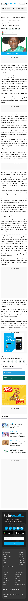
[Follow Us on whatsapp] (22, 528)
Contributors (6, 552)
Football (5, 576)
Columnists (22, 562)
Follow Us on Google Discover (10, 33)
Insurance (6, 580)
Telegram (8, 372)
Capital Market (7, 556)
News (3, 8)
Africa (4, 562)
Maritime (5, 582)
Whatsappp (8, 378)
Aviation (5, 554)
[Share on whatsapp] (12, 28)
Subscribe (14, 543)
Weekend (18, 574)
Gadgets (17, 580)
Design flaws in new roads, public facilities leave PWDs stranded (17, 426)
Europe (21, 554)
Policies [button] (5, 591)
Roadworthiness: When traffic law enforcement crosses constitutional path (17, 443)
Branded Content (8, 567)
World (4, 584)
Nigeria (21, 564)
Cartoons (21, 560)
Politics (18, 8)
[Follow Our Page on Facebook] (6, 528)
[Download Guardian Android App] (8, 533)
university (18, 358)
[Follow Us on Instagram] (14, 528)
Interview (17, 576)
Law (16, 582)
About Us (5, 589)
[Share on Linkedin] (19, 28)
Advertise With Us (14, 589)
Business (23, 8)
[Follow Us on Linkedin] (18, 528)
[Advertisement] (14, 283)
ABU (3, 358)
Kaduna (8, 358)
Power (12, 358)
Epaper (8, 8)
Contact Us (13, 591)
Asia (4, 564)
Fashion (5, 574)
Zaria (23, 358)
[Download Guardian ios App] (20, 533)
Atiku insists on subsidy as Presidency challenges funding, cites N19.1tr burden (17, 435)
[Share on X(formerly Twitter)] (9, 28)
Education (21, 558)
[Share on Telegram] (16, 28)
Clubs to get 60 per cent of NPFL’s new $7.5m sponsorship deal (18, 452)
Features (5, 572)
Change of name (20, 584)
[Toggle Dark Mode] (22, 3)
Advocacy (5, 560)
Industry (5, 578)
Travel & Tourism (19, 572)
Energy (5, 558)
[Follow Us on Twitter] (10, 528)
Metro (12, 8)
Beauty (21, 556)
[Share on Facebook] (6, 28)
